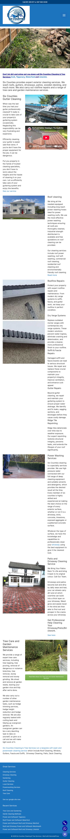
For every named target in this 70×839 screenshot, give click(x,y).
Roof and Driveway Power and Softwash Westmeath (22, 826)
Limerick (43, 77)
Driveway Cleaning (9, 775)
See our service (9, 191)
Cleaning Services (9, 772)
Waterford (30, 77)
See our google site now (11, 799)
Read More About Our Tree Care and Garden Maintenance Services (46, 677)
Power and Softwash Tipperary (14, 817)
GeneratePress (54, 836)
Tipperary (20, 77)
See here (51, 635)
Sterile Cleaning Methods (12, 814)
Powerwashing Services (11, 787)
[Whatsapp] (64, 828)
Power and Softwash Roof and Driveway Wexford (21, 823)
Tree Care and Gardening (12, 811)
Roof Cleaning (8, 790)
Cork (13, 77)
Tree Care (6, 793)
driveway (56, 545)
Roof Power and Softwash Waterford (16, 820)
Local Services (8, 784)
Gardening (6, 778)
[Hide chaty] (64, 834)
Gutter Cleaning (8, 781)
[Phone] (64, 823)
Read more (52, 275)
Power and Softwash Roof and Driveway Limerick (21, 829)
